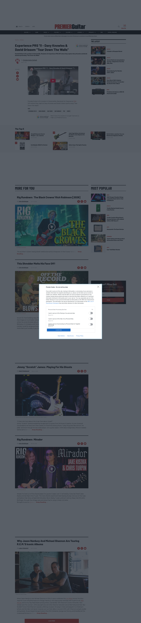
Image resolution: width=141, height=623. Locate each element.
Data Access (70, 335)
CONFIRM (59, 330)
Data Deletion (61, 335)
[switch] (91, 313)
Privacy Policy (79, 335)
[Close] (98, 287)
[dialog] (70, 311)
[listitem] (70, 309)
